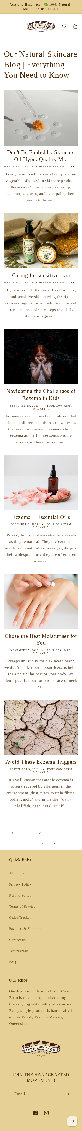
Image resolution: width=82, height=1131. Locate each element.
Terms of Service (22, 906)
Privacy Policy (20, 884)
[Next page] (54, 844)
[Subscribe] (67, 1094)
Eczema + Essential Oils (41, 517)
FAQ (12, 962)
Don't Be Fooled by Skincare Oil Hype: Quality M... (41, 155)
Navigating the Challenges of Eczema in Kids (41, 394)
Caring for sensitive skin (41, 275)
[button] (6, 26)
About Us (16, 873)
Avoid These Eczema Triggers (41, 762)
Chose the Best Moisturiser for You (41, 639)
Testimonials (19, 951)
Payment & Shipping (25, 928)
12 (41, 844)
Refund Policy (20, 895)
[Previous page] (12, 833)
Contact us (17, 940)
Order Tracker (20, 917)
